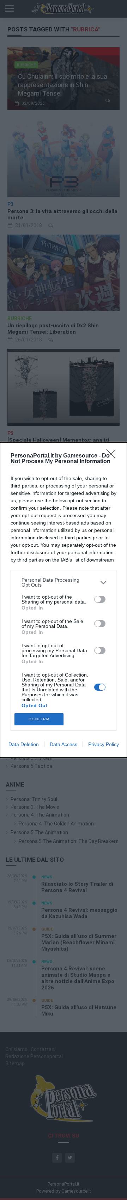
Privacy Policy (103, 744)
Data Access (63, 744)
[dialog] (63, 600)
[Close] (113, 456)
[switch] (99, 599)
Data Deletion (23, 744)
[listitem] (63, 582)
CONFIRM (39, 719)
